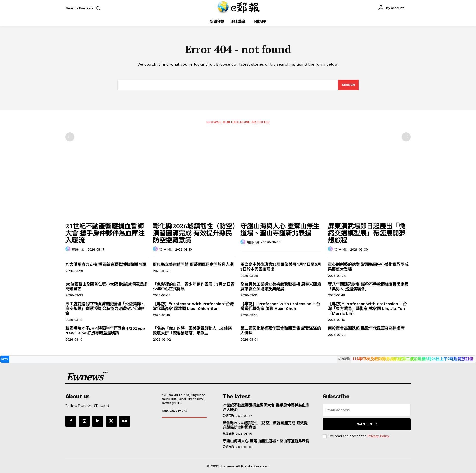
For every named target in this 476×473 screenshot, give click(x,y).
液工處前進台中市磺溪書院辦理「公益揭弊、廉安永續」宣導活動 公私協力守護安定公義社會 (105, 308)
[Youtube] (124, 421)
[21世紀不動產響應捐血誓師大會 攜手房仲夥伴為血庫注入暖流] (106, 188)
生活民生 (228, 433)
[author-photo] (68, 249)
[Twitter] (111, 421)
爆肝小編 (78, 249)
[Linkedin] (97, 421)
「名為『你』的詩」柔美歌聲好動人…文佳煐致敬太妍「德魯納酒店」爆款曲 (192, 330)
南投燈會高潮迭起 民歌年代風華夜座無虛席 (366, 328)
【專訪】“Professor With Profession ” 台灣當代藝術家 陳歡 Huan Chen (280, 306)
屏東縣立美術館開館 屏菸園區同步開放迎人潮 (193, 264)
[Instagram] (84, 421)
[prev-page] (69, 136)
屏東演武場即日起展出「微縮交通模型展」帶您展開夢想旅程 (366, 233)
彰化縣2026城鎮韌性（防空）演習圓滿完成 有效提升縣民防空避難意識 (194, 233)
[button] (83, 8)
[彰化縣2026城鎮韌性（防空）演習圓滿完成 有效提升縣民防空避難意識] (194, 188)
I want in (363, 424)
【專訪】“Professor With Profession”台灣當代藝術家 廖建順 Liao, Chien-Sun (193, 306)
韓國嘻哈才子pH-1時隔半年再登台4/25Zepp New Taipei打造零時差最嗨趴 (105, 330)
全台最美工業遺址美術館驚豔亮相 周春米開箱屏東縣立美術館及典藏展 (280, 286)
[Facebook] (70, 421)
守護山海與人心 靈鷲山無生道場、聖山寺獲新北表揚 (280, 229)
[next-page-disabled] (406, 136)
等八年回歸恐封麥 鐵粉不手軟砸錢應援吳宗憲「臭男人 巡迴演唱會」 (368, 286)
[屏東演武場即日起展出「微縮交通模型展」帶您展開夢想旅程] (369, 188)
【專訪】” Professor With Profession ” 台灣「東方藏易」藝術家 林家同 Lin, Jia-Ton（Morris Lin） (367, 308)
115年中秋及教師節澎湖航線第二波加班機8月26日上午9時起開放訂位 (412, 359)
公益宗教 (228, 416)
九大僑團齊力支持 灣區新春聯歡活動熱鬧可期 (105, 264)
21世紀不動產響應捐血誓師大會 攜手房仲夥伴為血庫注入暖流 (105, 233)
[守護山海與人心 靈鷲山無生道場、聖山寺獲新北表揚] (281, 188)
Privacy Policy (378, 436)
